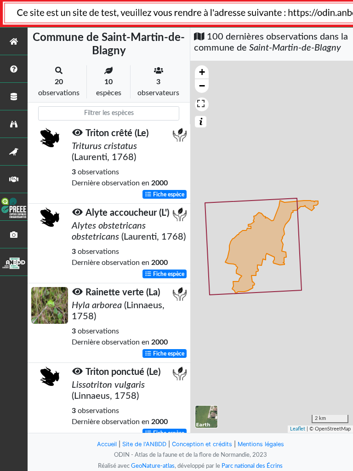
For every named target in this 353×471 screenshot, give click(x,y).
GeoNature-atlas (153, 466)
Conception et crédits (202, 444)
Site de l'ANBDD (144, 444)
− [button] (202, 86)
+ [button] (202, 72)
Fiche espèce (168, 194)
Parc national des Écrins (252, 466)
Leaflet (297, 428)
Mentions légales (261, 444)
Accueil (107, 444)
